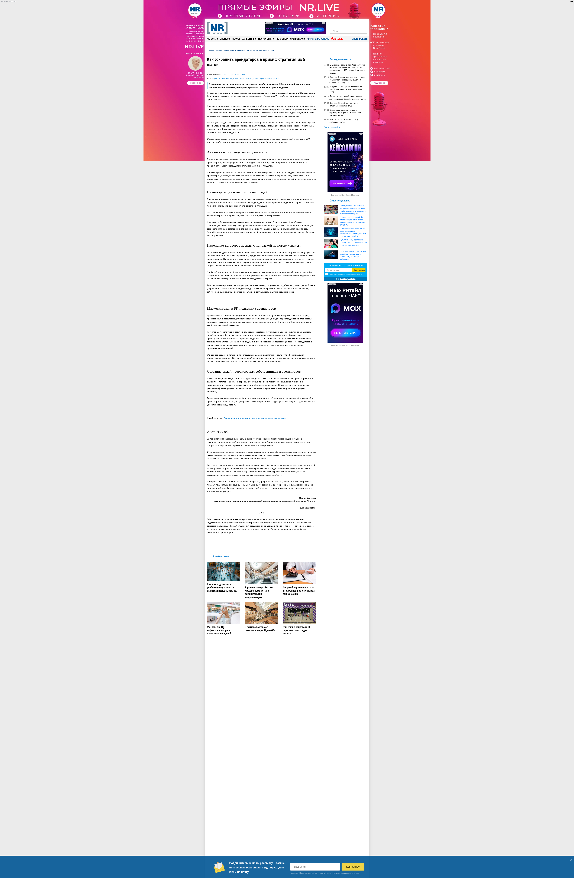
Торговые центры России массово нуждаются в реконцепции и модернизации (259, 592)
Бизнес (225, 38)
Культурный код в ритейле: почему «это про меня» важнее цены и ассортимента (353, 242)
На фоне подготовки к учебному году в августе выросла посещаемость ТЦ (222, 587)
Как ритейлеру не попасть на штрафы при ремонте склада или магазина (299, 591)
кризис (236, 79)
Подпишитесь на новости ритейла (345, 265)
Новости (212, 38)
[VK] (338, 23)
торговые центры (272, 79)
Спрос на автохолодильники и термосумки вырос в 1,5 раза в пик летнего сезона (345, 112)
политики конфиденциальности (346, 873)
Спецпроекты (359, 39)
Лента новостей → (332, 127)
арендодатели (246, 79)
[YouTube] (353, 23)
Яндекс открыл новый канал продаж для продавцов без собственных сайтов (347, 97)
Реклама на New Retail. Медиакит (345, 195)
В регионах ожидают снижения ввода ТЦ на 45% (260, 628)
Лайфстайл (297, 38)
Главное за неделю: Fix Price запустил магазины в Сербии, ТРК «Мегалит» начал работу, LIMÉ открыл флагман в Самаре (347, 69)
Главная (210, 50)
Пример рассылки (347, 279)
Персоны (282, 38)
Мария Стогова (218, 79)
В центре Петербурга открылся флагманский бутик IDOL (343, 104)
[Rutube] (359, 23)
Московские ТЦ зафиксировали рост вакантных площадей (219, 630)
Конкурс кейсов (319, 39)
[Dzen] (348, 23)
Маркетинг (249, 38)
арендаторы (258, 79)
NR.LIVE (338, 39)
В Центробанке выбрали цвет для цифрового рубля (344, 120)
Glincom (229, 79)
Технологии (266, 38)
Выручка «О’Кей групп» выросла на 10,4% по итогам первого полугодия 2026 (345, 89)
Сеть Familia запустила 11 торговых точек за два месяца (296, 630)
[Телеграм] (333, 23)
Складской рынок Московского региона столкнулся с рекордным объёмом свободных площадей (347, 80)
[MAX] (343, 23)
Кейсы (236, 39)
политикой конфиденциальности (350, 274)
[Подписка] (364, 23)
